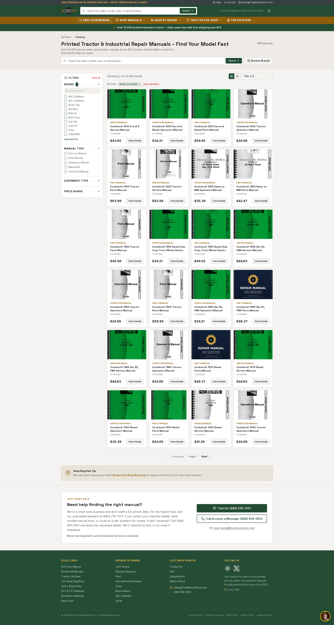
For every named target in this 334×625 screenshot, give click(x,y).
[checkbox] (65, 96)
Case (118, 586)
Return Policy (177, 581)
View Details (134, 140)
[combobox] (138, 11)
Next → (206, 456)
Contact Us (176, 566)
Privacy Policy (196, 615)
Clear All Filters (151, 84)
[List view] (237, 76)
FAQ (172, 571)
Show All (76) (71, 139)
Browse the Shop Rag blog (129, 475)
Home (67, 36)
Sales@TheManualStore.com (257, 2)
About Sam (67, 600)
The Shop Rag (241, 20)
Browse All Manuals (72, 571)
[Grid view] (231, 76)
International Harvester (128, 581)
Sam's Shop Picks (71, 586)
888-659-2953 (182, 592)
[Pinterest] (227, 568)
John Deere (122, 566)
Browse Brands (260, 60)
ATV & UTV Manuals (72, 591)
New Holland (123, 591)
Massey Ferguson (126, 571)
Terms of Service (215, 615)
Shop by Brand (166, 20)
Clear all (96, 77)
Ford (118, 576)
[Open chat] (325, 616)
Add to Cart (129, 103)
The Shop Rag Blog (72, 581)
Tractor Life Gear (204, 20)
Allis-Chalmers (124, 595)
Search (186, 10)
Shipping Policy (265, 615)
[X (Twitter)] (236, 568)
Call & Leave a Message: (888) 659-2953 (234, 518)
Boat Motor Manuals (72, 595)
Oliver (119, 600)
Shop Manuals (131, 20)
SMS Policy (232, 615)
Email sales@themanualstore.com (234, 528)
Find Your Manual (96, 20)
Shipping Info (177, 576)
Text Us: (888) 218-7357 (234, 508)
